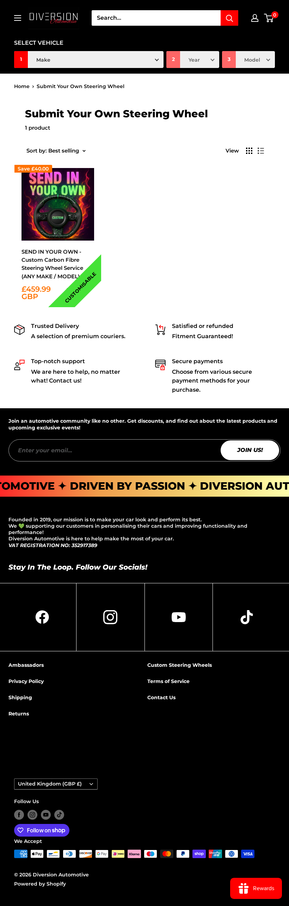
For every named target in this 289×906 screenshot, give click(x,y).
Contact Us (161, 697)
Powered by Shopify (40, 884)
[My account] (254, 18)
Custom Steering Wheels (179, 665)
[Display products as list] (261, 151)
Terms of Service (168, 681)
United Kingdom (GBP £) (50, 784)
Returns (18, 713)
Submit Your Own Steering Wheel (80, 86)
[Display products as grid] (249, 151)
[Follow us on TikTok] (59, 815)
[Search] (229, 18)
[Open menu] (17, 18)
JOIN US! (250, 450)
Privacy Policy (26, 681)
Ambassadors (26, 665)
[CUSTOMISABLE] (57, 204)
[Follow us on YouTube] (46, 815)
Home (22, 86)
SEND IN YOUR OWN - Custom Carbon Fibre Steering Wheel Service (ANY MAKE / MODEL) (52, 264)
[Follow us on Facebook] (19, 815)
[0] (269, 18)
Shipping (20, 697)
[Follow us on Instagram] (32, 815)
